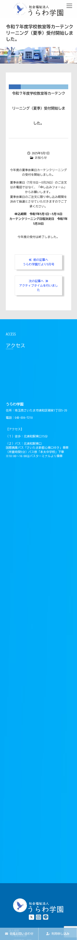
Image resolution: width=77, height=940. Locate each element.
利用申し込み (59, 933)
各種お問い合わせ (20, 933)
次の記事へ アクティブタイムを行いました (38, 285)
